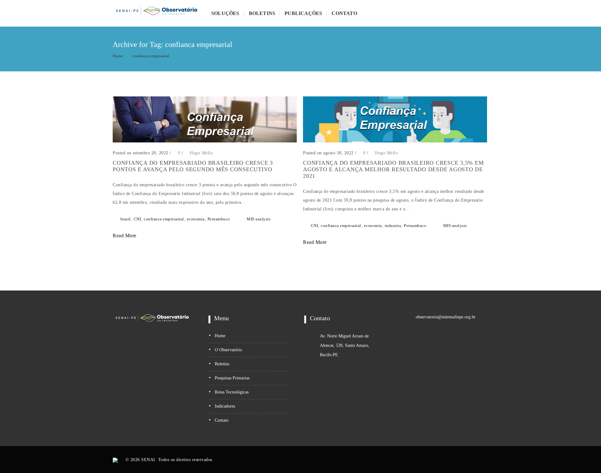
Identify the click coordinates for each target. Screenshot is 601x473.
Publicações (303, 13)
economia (196, 219)
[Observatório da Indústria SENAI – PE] (156, 13)
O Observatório (228, 349)
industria (393, 225)
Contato (344, 13)
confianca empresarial (150, 56)
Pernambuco (219, 219)
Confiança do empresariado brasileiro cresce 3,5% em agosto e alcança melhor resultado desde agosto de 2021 (393, 169)
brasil (126, 219)
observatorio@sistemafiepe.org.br (445, 317)
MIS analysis (258, 219)
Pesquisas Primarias (232, 378)
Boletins (262, 13)
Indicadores (225, 406)
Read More (125, 235)
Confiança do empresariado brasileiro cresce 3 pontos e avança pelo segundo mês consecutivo (193, 166)
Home (118, 56)
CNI (137, 219)
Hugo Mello (201, 153)
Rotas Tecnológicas (232, 392)
